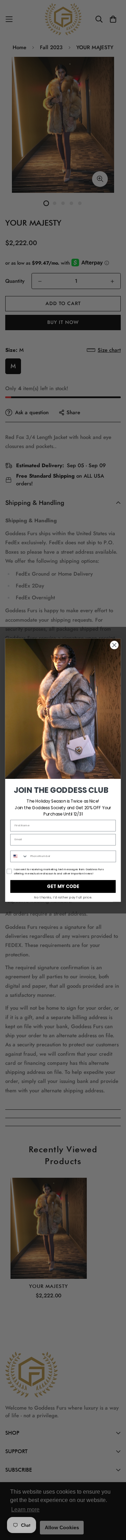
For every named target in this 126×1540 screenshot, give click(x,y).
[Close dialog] (114, 645)
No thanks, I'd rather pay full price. (63, 897)
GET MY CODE (63, 886)
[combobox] (19, 856)
